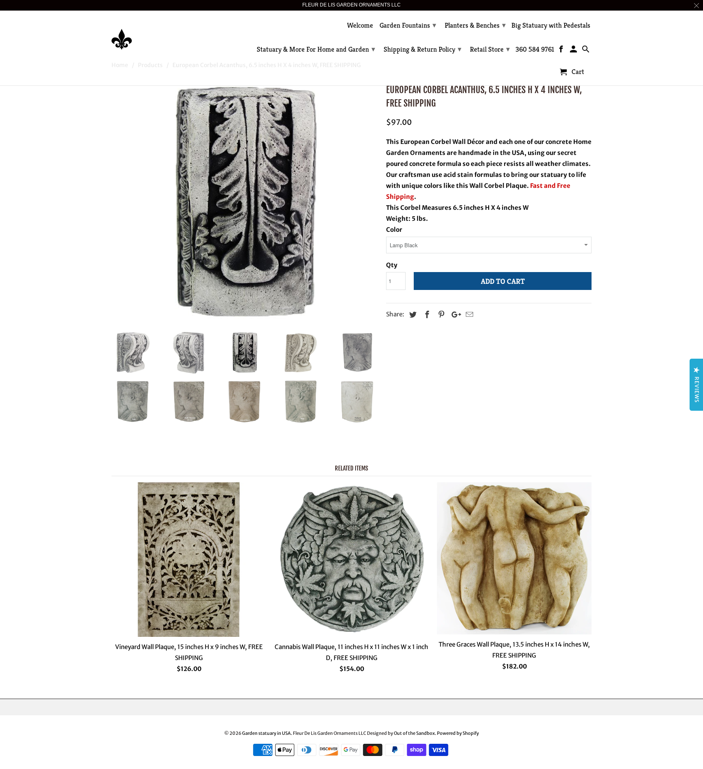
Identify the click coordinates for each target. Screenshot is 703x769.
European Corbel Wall (432, 142)
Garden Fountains (408, 25)
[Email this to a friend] (468, 314)
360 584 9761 (534, 50)
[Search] (586, 51)
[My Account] (574, 51)
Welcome (360, 26)
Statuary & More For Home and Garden (316, 49)
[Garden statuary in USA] (168, 33)
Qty (391, 265)
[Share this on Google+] (454, 314)
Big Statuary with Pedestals (550, 26)
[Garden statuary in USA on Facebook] (562, 51)
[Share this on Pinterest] (440, 314)
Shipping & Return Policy (422, 49)
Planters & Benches (475, 25)
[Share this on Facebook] (425, 314)
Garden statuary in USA (266, 733)
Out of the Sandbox (414, 733)
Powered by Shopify (458, 733)
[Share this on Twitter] (411, 314)
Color (394, 229)
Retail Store (490, 49)
